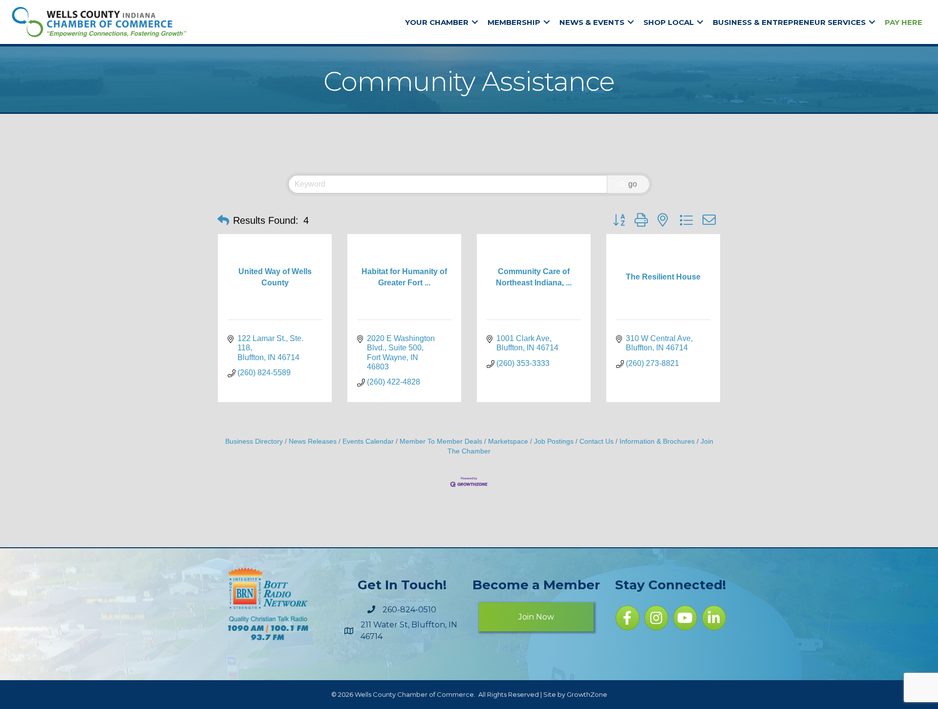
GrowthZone (587, 694)
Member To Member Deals (441, 441)
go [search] (632, 184)
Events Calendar (368, 441)
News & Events (591, 22)
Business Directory (254, 441)
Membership (514, 22)
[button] (223, 220)
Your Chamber (437, 22)
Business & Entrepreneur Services (789, 22)
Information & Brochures (657, 441)
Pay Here (903, 22)
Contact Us (596, 441)
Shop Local (668, 22)
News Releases (313, 441)
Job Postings (554, 441)
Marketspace (508, 441)
